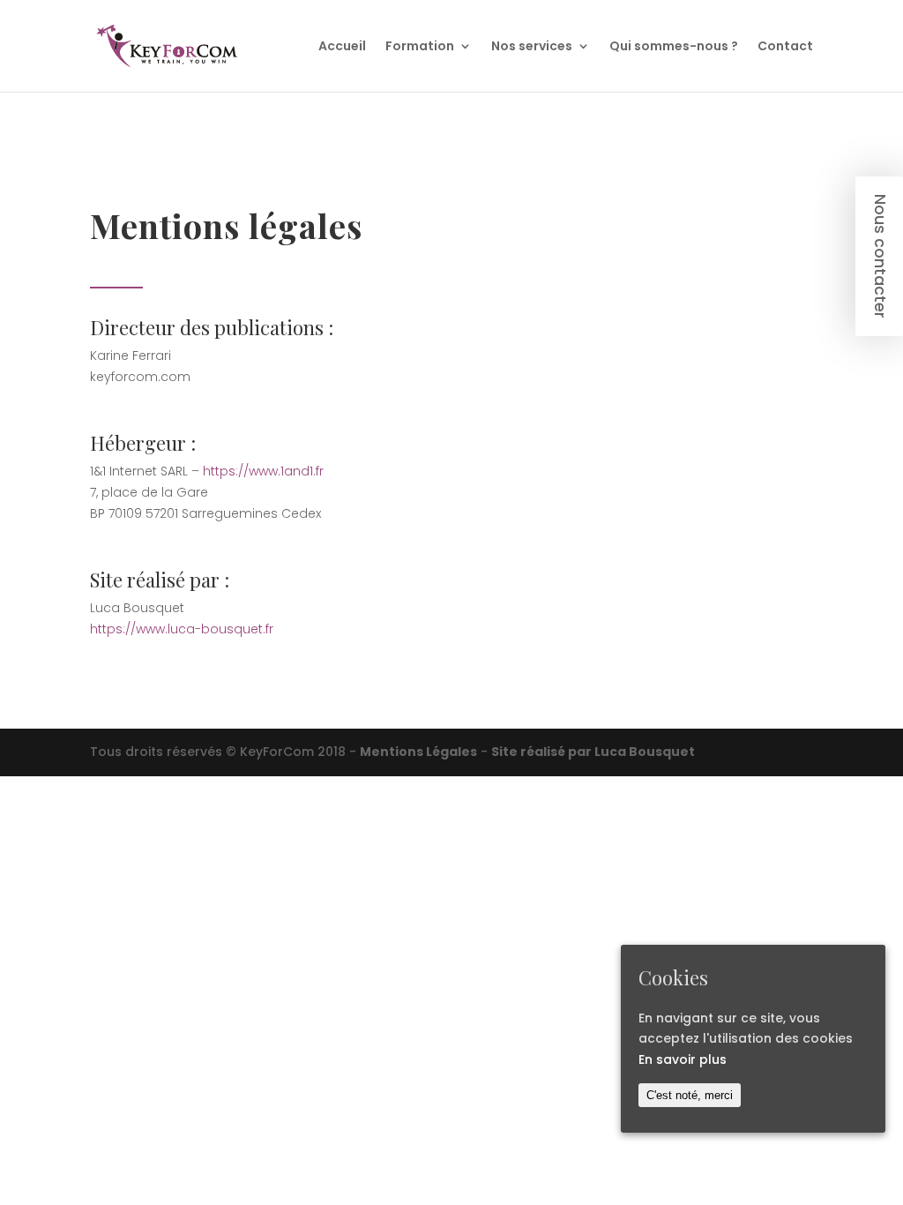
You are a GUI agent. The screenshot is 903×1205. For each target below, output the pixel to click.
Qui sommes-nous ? (673, 47)
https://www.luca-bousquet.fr (181, 629)
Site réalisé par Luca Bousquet (593, 751)
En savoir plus (682, 1059)
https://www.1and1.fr (263, 471)
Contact (785, 47)
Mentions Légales (418, 751)
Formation (419, 47)
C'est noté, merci (689, 1095)
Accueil (342, 47)
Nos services (531, 47)
